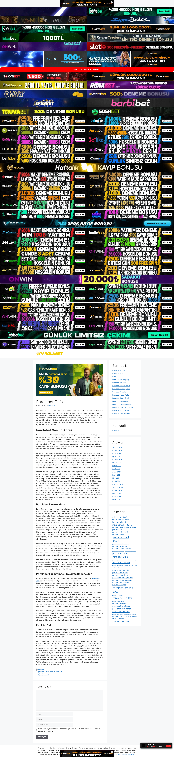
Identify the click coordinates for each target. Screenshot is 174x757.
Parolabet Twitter (122, 598)
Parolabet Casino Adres (45, 671)
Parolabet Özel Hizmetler (121, 413)
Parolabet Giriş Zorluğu (120, 410)
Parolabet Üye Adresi (120, 401)
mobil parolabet (119, 525)
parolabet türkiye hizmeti (118, 601)
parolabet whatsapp (121, 606)
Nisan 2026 (116, 453)
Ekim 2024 (116, 478)
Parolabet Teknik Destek (121, 386)
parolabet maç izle (120, 570)
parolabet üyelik (118, 616)
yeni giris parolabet (121, 621)
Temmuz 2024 (117, 487)
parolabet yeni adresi (121, 609)
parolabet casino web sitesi (122, 548)
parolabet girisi (120, 553)
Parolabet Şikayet (131, 616)
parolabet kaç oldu (130, 565)
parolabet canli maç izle (120, 544)
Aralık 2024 (116, 472)
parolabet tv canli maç (123, 590)
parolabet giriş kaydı (132, 560)
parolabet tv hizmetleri (117, 595)
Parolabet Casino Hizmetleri (122, 407)
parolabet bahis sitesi (120, 532)
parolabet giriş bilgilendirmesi (119, 560)
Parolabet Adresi (118, 370)
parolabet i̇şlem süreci (117, 565)
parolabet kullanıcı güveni (118, 567)
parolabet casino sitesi (120, 546)
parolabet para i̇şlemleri (120, 575)
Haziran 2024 (117, 490)
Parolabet (41, 669)
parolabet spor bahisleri (120, 582)
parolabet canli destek (120, 539)
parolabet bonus (118, 534)
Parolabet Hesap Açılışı (120, 395)
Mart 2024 (116, 500)
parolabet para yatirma (122, 578)
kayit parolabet (119, 522)
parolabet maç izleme (120, 573)
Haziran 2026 (117, 450)
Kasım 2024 (116, 475)
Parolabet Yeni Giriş (121, 611)
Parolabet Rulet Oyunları (121, 389)
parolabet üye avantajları (130, 614)
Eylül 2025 (116, 456)
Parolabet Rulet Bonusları (121, 392)
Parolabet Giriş (57, 671)
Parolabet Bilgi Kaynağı (120, 380)
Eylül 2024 (116, 481)
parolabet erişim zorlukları (118, 551)
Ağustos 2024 (117, 484)
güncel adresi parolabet (120, 519)
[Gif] (87, 167)
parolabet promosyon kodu (122, 580)
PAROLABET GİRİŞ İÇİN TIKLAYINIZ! (87, 70)
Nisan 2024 (116, 496)
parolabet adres (118, 527)
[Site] (43, 120)
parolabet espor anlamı (130, 551)
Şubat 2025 (116, 466)
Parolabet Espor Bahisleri (121, 404)
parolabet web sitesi (119, 603)
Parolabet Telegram (119, 585)
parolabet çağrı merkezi (117, 614)
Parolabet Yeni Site (119, 383)
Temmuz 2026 (117, 447)
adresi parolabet (119, 517)
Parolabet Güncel (43, 675)
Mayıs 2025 (116, 463)
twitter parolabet (118, 619)
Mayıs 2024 (116, 493)
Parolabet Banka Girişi (120, 398)
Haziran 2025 (117, 460)
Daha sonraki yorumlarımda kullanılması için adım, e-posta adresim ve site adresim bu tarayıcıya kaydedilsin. (69, 730)
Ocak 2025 (116, 469)
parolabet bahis (117, 530)
